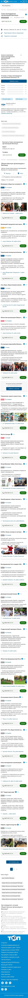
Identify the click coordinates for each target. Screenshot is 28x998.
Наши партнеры (5, 974)
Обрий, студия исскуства (9, 824)
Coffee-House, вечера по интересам (12, 532)
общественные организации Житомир (12, 882)
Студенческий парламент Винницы (12, 629)
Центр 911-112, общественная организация (14, 730)
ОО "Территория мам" (8, 792)
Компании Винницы (12, 9)
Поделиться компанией (9, 36)
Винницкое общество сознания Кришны (13, 184)
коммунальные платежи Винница (11, 123)
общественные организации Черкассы (12, 899)
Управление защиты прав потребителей (13, 396)
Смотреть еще (15, 862)
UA (21, 1)
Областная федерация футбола (11, 659)
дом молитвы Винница (8, 878)
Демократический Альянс (9, 594)
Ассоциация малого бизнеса (10, 697)
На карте (24, 29)
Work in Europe (5, 434)
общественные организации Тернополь (12, 886)
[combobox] (7, 99)
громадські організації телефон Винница (13, 135)
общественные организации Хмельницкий (13, 889)
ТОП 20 (3, 9)
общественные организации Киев (11, 895)
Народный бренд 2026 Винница (10, 962)
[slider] (4, 17)
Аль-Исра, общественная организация (13, 285)
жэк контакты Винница (8, 131)
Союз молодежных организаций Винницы (14, 762)
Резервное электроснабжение (13, 177)
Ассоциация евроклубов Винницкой (12, 344)
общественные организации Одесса (11, 892)
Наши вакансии (5, 972)
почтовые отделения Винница (10, 127)
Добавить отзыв (14, 81)
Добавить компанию (14, 388)
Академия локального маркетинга (11, 967)
